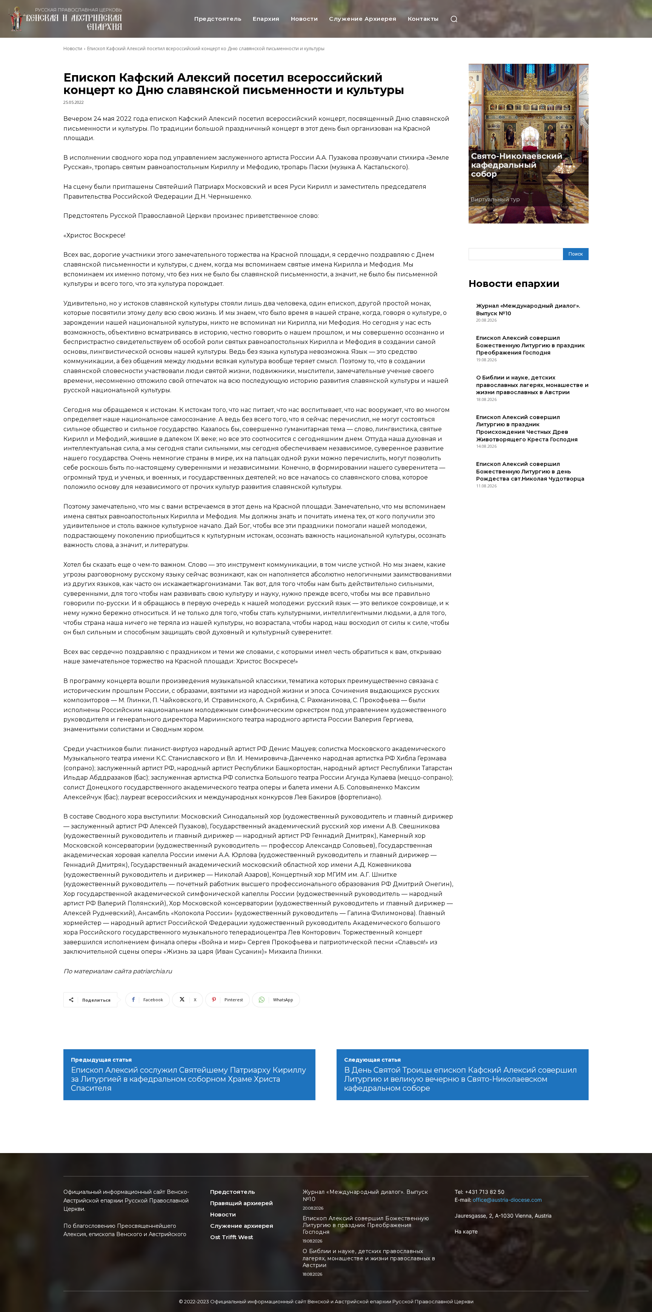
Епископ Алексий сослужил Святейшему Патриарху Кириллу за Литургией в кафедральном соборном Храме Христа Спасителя (188, 1079)
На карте (466, 1231)
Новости (72, 48)
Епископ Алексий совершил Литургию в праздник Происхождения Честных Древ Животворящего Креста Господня (527, 428)
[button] (453, 18)
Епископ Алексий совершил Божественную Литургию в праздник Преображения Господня (530, 345)
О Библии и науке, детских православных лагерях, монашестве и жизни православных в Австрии (532, 385)
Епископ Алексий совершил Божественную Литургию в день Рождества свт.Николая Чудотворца (530, 471)
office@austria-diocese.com (507, 1199)
